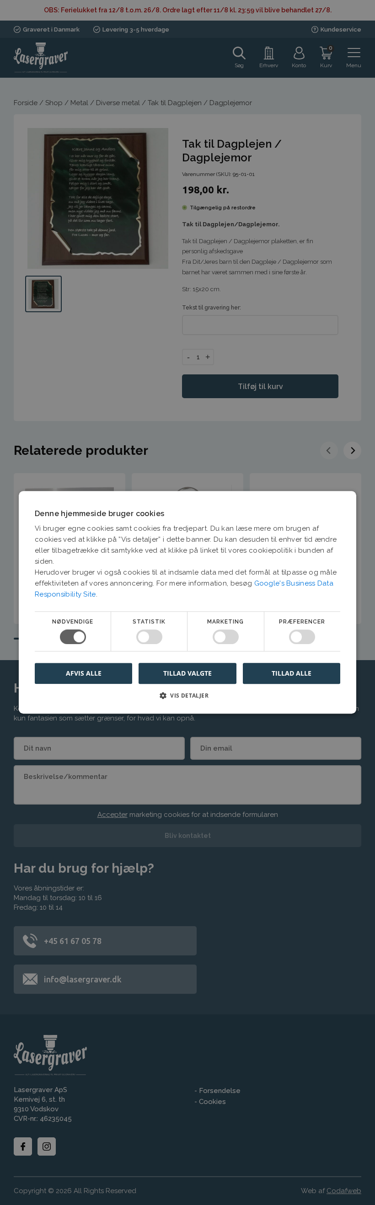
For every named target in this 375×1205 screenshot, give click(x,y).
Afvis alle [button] (84, 673)
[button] (187, 699)
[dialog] (187, 602)
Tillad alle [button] (291, 673)
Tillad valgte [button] (187, 673)
